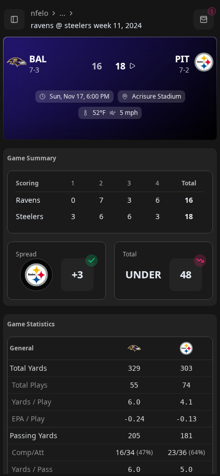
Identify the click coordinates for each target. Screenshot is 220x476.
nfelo (39, 13)
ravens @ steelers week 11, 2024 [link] (86, 25)
